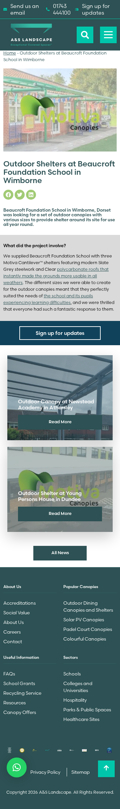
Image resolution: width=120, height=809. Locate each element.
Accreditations (19, 603)
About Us (13, 622)
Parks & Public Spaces (87, 710)
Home (9, 53)
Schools (72, 674)
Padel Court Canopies (87, 629)
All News (60, 552)
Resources (14, 703)
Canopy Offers (19, 712)
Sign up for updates (96, 9)
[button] (17, 767)
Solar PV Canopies (83, 620)
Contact (12, 642)
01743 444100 (62, 9)
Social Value (16, 613)
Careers (12, 632)
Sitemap (80, 772)
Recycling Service (22, 693)
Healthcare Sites (81, 719)
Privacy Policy (45, 772)
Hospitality (75, 700)
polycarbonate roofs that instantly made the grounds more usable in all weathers (56, 276)
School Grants (19, 683)
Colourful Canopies (84, 639)
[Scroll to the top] (106, 768)
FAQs (9, 674)
